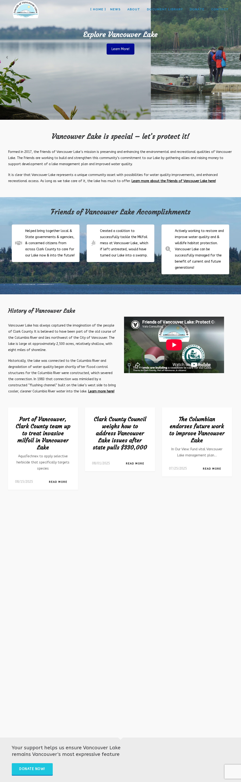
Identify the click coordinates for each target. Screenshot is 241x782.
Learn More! (120, 49)
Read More (58, 481)
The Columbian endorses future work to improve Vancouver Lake (197, 430)
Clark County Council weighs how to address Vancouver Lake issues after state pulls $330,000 (120, 433)
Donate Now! (32, 769)
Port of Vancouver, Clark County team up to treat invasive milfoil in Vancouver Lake (43, 433)
